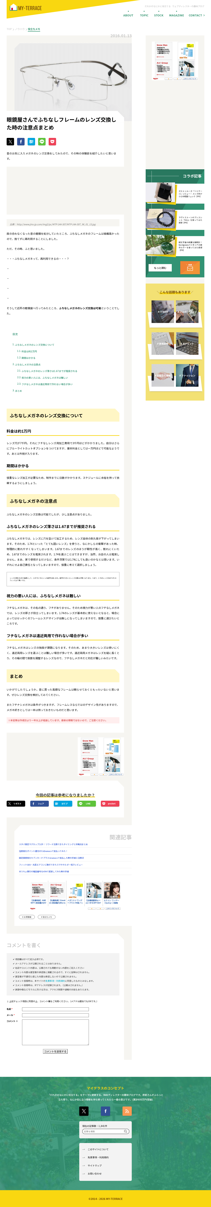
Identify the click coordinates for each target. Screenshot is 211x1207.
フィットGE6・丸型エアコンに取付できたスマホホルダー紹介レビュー (51, 864)
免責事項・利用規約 (55, 980)
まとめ (18, 390)
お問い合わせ (95, 1173)
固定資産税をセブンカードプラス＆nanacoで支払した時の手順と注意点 (51, 857)
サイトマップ (95, 1165)
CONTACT (195, 15)
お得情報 (27, 917)
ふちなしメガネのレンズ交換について (34, 344)
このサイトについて (98, 1149)
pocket (112, 803)
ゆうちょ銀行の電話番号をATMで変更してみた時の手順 (44, 871)
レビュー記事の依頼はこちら (190, 267)
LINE (88, 803)
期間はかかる (29, 357)
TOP (9, 29)
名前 (10, 1008)
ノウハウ (20, 29)
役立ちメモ (34, 29)
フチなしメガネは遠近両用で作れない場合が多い (47, 384)
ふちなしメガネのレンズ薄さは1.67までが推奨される (49, 371)
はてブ (65, 803)
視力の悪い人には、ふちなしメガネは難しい (45, 377)
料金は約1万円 (29, 351)
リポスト (17, 803)
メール (11, 1015)
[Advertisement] (34, 190)
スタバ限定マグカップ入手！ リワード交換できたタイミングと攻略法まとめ (53, 844)
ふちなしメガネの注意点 (27, 364)
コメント (12, 1021)
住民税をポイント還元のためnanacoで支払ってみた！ (43, 851)
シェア (41, 803)
